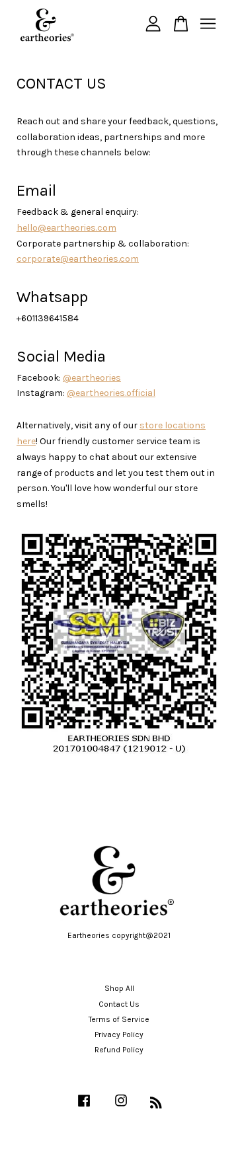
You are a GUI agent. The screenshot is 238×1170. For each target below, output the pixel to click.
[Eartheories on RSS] (156, 1105)
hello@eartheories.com (66, 227)
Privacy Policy (119, 1034)
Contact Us (119, 1004)
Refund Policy (119, 1049)
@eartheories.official (111, 393)
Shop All (119, 988)
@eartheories (92, 377)
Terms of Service (119, 1019)
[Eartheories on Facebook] (84, 1107)
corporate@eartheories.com (78, 258)
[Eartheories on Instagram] (121, 1107)
